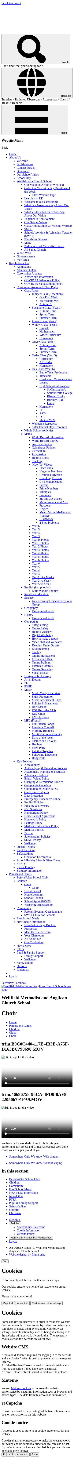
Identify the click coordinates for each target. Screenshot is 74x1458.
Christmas (23, 969)
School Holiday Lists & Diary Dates (38, 860)
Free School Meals (28, 918)
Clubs (27, 884)
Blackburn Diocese (35, 239)
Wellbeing (30, 843)
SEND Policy (32, 840)
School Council (33, 898)
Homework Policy (35, 819)
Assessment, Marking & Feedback (44, 771)
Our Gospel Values (35, 222)
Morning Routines (43, 730)
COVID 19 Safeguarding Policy (43, 283)
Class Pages (31, 290)
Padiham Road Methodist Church (44, 246)
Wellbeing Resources (44, 423)
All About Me (32, 938)
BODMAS (46, 519)
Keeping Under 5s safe (45, 645)
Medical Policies (34, 829)
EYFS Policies (33, 809)
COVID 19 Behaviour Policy (42, 280)
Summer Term (48, 317)
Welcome (22, 160)
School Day (24, 178)
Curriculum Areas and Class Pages (37, 287)
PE (41, 410)
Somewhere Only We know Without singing (35, 1163)
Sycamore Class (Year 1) (46, 307)
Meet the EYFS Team (37, 932)
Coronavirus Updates (29, 273)
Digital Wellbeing (42, 635)
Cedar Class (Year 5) (44, 355)
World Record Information (48, 437)
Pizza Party (38, 747)
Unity (50, 403)
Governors (23, 171)
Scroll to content (11, 3)
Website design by (27, 1254)
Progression (39, 454)
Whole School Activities (38, 430)
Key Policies (24, 761)
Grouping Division (50, 474)
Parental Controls (42, 665)
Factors (43, 485)
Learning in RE (33, 198)
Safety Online (25, 962)
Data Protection (33, 795)
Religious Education (36, 594)
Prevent (28, 833)
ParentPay (8, 982)
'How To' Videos (42, 464)
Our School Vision (28, 174)
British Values (25, 164)
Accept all (22, 1303)
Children (22, 880)
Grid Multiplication (50, 481)
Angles (43, 509)
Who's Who (24, 253)
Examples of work (43, 611)
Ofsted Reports (26, 846)
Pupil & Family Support (31, 952)
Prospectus (30, 928)
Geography (31, 607)
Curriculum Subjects (36, 792)
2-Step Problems (49, 522)
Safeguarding (40, 625)
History (28, 614)
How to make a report (45, 638)
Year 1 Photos (40, 543)
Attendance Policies (36, 775)
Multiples (45, 491)
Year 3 (36, 536)
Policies (15, 1223)
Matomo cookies (21, 1388)
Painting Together (42, 751)
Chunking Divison (50, 478)
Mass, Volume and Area (53, 502)
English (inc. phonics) (37, 587)
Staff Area (23, 259)
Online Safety (40, 628)
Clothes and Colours (44, 741)
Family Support (33, 956)
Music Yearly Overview (46, 693)
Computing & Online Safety (41, 788)
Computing (31, 621)
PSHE (28, 686)
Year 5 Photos (40, 556)
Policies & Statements (45, 703)
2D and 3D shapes (50, 498)
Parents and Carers (20, 874)
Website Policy (26, 1233)
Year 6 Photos (40, 560)
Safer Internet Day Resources (49, 427)
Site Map (14, 1219)
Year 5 (36, 529)
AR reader (45, 362)
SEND (21, 863)
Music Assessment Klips (46, 700)
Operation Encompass (37, 857)
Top (5, 1261)
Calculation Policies (44, 447)
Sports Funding (26, 867)
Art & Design (32, 679)
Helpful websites (42, 631)
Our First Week (48, 297)
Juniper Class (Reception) (47, 294)
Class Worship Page (44, 195)
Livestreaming (40, 648)
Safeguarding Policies (37, 836)
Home (13, 154)
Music (28, 689)
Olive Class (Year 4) (44, 341)
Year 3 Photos (40, 549)
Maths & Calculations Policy (41, 826)
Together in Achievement (39, 218)
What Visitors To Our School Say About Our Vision (44, 213)
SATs (42, 413)
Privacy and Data (42, 659)
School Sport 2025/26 (37, 901)
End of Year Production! (53, 372)
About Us (15, 157)
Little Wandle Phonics (45, 590)
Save (35, 1454)
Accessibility (32, 764)
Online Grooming (42, 669)
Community (24, 908)
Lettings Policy (33, 822)
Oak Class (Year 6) (43, 369)
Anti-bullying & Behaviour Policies (45, 768)
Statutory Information (29, 870)
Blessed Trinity (56, 396)
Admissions (24, 266)
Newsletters (24, 945)
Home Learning (33, 894)
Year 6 (36, 526)
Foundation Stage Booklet (40, 925)
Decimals (45, 495)
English (44, 328)
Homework (46, 338)
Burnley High (55, 399)
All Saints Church (35, 249)
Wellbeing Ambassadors (38, 904)
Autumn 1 (45, 304)
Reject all (8, 1303)
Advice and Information (38, 276)
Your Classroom (34, 935)
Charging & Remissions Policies (43, 782)
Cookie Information (28, 1230)
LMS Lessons (40, 717)
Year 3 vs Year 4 (41, 580)
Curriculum (46, 358)
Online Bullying (41, 662)
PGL (42, 416)
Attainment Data (26, 270)
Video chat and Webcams (47, 642)
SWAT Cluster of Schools (39, 915)
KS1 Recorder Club (44, 710)
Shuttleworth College (59, 392)
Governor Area (26, 256)
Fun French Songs (43, 723)
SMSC (28, 229)
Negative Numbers (50, 471)
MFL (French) (32, 720)
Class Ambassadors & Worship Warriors (48, 225)
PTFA (20, 949)
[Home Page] (37, 989)
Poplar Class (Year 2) (44, 321)
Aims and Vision (42, 444)
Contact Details (26, 167)
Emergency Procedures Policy (42, 799)
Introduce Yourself (43, 727)
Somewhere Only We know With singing (33, 1156)
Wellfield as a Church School (34, 181)
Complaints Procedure (37, 785)
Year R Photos (40, 539)
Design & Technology (37, 676)
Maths (28, 433)
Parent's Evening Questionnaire (43, 911)
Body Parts (38, 758)
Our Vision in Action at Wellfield (44, 184)
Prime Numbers (48, 488)
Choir (35, 887)
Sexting (36, 652)
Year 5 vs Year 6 (41, 584)
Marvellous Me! (49, 300)
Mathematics (47, 331)
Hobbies (37, 744)
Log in (13, 976)
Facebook (20, 982)
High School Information (54, 386)
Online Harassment (43, 655)
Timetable (45, 375)
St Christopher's (56, 389)
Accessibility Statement (31, 1227)
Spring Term (46, 314)
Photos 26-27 (47, 420)
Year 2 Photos (40, 546)
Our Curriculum (33, 942)
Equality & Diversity (36, 805)
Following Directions (44, 754)
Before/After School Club (32, 877)
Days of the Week (42, 737)
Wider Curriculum (50, 334)
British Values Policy (36, 778)
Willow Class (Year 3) (45, 324)
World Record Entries (45, 440)
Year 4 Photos (40, 553)
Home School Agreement (39, 816)
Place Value (46, 468)
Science (29, 597)
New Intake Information (31, 921)
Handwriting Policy (36, 812)
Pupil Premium (26, 850)
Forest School (32, 891)
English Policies (33, 802)
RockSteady (39, 706)
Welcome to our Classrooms (41, 201)
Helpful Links (40, 457)
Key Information (19, 263)
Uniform (22, 966)
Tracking (37, 461)
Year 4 (36, 532)
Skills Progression (42, 696)
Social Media (40, 672)
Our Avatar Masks (43, 577)
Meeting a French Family (47, 734)
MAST (28, 242)
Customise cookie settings (46, 1303)
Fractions (44, 505)
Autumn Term (47, 311)
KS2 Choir (38, 713)
